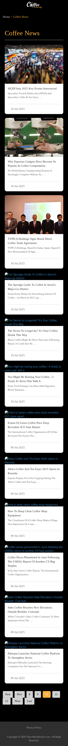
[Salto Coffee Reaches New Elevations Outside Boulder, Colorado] (34, 599)
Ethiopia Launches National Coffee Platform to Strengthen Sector (34, 660)
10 (46, 694)
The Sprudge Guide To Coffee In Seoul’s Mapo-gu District (32, 291)
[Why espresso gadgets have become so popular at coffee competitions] (34, 137)
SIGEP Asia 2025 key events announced (32, 93)
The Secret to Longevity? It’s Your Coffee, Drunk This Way (34, 337)
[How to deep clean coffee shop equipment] (34, 504)
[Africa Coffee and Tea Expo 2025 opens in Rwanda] (34, 460)
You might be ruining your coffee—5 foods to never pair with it (31, 383)
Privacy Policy (34, 727)
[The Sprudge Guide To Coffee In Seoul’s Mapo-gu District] (34, 276)
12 (6, 701)
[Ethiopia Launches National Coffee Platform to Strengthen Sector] (34, 645)
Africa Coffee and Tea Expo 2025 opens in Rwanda (34, 475)
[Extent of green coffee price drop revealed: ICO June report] (34, 414)
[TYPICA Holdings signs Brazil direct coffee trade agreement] (34, 214)
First (7, 694)
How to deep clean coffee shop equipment (33, 517)
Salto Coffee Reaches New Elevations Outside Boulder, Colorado (33, 614)
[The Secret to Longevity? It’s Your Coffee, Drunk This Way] (34, 322)
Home (6, 16)
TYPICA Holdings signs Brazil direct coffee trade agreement (34, 245)
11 (56, 694)
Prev (19, 694)
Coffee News (20, 16)
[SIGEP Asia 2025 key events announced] (34, 64)
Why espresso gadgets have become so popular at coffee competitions (32, 168)
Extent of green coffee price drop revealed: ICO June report (32, 429)
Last (29, 701)
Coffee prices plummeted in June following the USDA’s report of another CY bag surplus (34, 566)
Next (17, 701)
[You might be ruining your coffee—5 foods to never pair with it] (34, 368)
